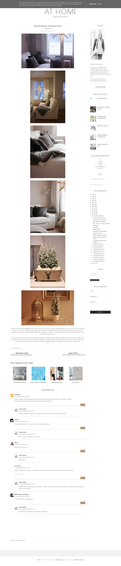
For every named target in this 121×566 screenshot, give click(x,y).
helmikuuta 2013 (97, 259)
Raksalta (95, 225)
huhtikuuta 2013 (97, 255)
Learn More (92, 4)
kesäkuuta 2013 (97, 251)
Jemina (17, 419)
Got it (100, 4)
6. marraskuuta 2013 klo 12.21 (22, 496)
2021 (93, 198)
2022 (93, 197)
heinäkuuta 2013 (97, 250)
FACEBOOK (93, 275)
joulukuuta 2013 (97, 216)
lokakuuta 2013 (97, 244)
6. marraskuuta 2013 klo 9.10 (22, 444)
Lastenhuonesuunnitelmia (100, 231)
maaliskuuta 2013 (98, 257)
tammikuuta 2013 (98, 261)
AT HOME (60, 11)
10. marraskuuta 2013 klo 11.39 (26, 434)
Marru (16, 442)
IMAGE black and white (22, 494)
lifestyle (100, 161)
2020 (93, 200)
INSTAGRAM (93, 273)
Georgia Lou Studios (68, 559)
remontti (100, 163)
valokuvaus (100, 168)
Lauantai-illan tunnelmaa (99, 219)
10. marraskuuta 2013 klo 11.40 (26, 484)
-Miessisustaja (19, 474)
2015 (93, 210)
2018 (93, 204)
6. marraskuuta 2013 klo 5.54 (22, 396)
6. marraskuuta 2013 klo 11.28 (22, 467)
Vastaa (82, 405)
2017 (93, 206)
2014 (93, 212)
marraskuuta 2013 (98, 218)
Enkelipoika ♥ (102, 98)
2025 (93, 195)
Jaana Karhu (22, 409)
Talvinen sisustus (97, 233)
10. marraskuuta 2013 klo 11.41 (26, 509)
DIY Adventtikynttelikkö (99, 221)
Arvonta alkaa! (102, 126)
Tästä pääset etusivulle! (96, 184)
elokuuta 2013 (97, 248)
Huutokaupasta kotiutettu (100, 235)
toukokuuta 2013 (98, 253)
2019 (93, 202)
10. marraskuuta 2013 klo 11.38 (26, 411)
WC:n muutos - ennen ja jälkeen (101, 223)
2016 (93, 208)
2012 (93, 263)
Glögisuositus (96, 229)
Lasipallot (95, 227)
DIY (100, 159)
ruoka (100, 164)
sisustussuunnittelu (100, 166)
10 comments (16, 348)
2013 (93, 214)
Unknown (17, 394)
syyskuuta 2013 (97, 246)
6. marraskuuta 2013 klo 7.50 (22, 421)
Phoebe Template (51, 559)
